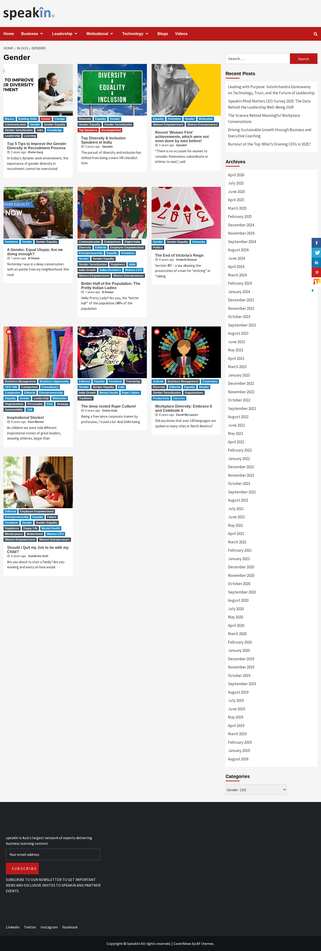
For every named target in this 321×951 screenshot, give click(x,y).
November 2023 (241, 308)
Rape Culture (131, 392)
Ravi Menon (36, 422)
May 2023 (235, 350)
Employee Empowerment (127, 247)
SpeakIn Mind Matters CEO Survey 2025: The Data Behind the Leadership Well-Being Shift (269, 104)
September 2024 (242, 241)
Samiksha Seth (38, 556)
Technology (132, 34)
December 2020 (241, 567)
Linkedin (13, 927)
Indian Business (110, 270)
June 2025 (236, 191)
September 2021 (242, 492)
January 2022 (239, 458)
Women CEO (133, 270)
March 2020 (237, 633)
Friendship (133, 381)
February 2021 (240, 550)
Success (179, 398)
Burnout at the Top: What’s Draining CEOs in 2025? (269, 144)
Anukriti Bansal (186, 259)
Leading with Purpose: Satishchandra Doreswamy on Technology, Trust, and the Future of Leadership (271, 89)
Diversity (85, 119)
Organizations (14, 404)
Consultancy (50, 387)
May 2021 (235, 525)
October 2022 (239, 400)
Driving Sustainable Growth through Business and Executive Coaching (269, 132)
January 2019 (239, 750)
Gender (35, 124)
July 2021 (236, 508)
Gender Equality (54, 124)
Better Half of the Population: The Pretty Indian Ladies (110, 286)
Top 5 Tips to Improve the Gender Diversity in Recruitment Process (36, 146)
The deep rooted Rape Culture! (108, 406)
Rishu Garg (35, 152)
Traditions (85, 398)
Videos (181, 34)
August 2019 (238, 692)
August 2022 (238, 416)
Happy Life (30, 528)
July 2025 (236, 183)
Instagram (49, 927)
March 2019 (237, 733)
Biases (9, 119)
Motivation (206, 119)
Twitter (30, 927)
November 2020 (241, 575)
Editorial (100, 247)
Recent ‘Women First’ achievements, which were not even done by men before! (182, 136)
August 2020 (238, 600)
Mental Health (109, 392)
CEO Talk (11, 387)
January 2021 (239, 558)
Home (9, 34)
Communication (15, 124)
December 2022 (241, 383)
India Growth (87, 270)
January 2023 (239, 375)
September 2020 (242, 592)
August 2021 (238, 500)
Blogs (162, 34)
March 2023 (237, 366)
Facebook (70, 927)
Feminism (174, 119)
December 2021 (241, 466)
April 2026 (236, 174)
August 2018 (238, 759)
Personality (35, 404)
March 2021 (237, 542)
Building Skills (27, 119)
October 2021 (239, 483)
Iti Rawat (33, 258)
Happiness (118, 264)
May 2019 (235, 717)
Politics (158, 247)
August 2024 (238, 249)
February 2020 (240, 642)
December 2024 (241, 225)
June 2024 (236, 258)
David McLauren (187, 415)
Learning (30, 136)
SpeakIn (107, 146)
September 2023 (242, 325)
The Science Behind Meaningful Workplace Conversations (264, 118)
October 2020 (239, 583)
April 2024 (236, 266)
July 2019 (236, 700)
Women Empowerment (168, 124)
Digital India (132, 242)
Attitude (158, 381)
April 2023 (236, 358)
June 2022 (236, 425)
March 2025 (237, 208)
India (132, 264)
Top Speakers (88, 130)
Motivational (97, 34)
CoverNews (182, 943)
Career (46, 119)
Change (60, 119)
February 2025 (240, 216)
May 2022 (235, 433)
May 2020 (235, 617)
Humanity (198, 242)
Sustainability (14, 409)
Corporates (12, 392)
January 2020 (239, 650)
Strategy (62, 404)
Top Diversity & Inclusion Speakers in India (103, 140)
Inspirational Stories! (25, 418)
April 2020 (236, 625)
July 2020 (236, 608)
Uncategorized (111, 130)
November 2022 (241, 391)
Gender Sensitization (19, 130)
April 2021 (236, 533)
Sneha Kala (109, 410)
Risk (50, 404)
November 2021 (241, 475)
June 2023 (236, 341)
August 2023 (238, 333)
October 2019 (239, 675)
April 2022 (236, 441)
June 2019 (236, 708)
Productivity (161, 398)
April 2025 (236, 199)
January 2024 (239, 291)
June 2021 (236, 516)
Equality (100, 119)
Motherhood (35, 534)
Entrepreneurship (90, 253)
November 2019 (241, 667)
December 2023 (241, 300)
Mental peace (14, 534)
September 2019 (242, 683)
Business (29, 34)
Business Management (20, 381)
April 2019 (236, 725)
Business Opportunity (54, 381)
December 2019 (241, 658)
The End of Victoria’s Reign (179, 255)
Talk (29, 409)
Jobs (40, 130)
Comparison (112, 242)
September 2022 (242, 408)
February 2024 (240, 283)
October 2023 (239, 316)
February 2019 (240, 742)
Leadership (62, 34)
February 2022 (240, 450)
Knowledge (54, 130)
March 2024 (237, 275)
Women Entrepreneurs (202, 124)
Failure (51, 517)
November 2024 (241, 233)
